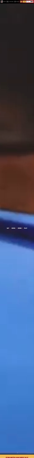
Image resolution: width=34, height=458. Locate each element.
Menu (13, 1)
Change (32, 1)
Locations (10, 1)
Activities (4, 1)
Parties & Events (8, 1)
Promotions (18, 1)
